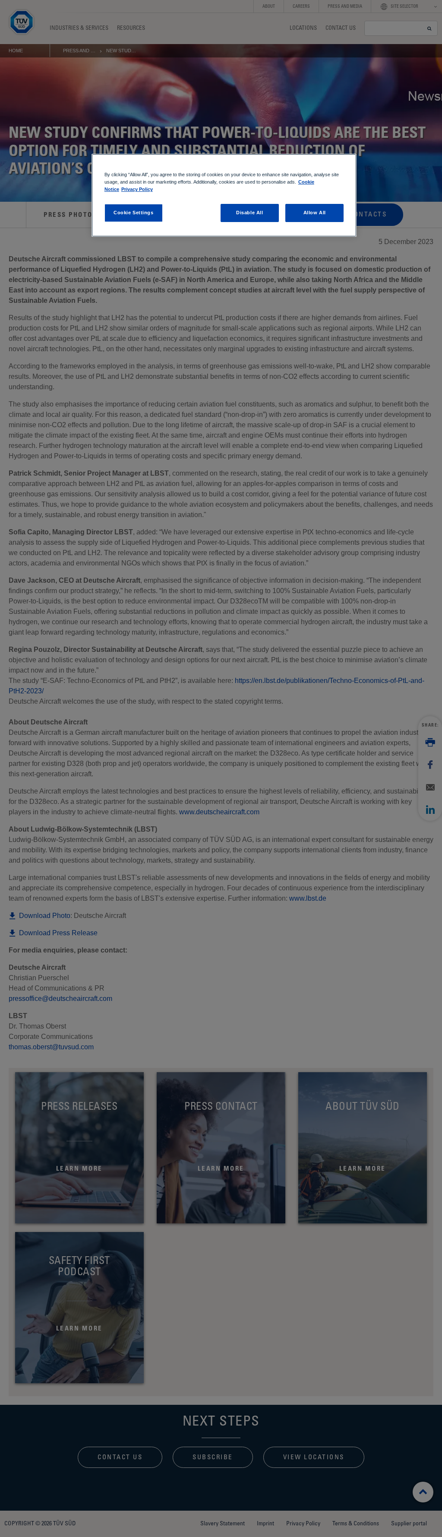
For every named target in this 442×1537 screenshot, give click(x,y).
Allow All (314, 212)
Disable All (249, 212)
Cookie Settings (134, 212)
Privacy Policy (137, 189)
